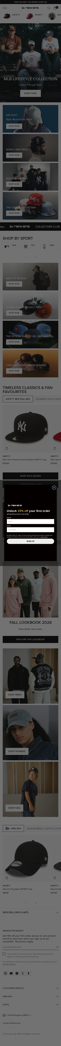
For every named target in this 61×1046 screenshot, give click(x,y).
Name (9, 526)
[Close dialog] (54, 487)
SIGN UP (30, 541)
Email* (9, 517)
